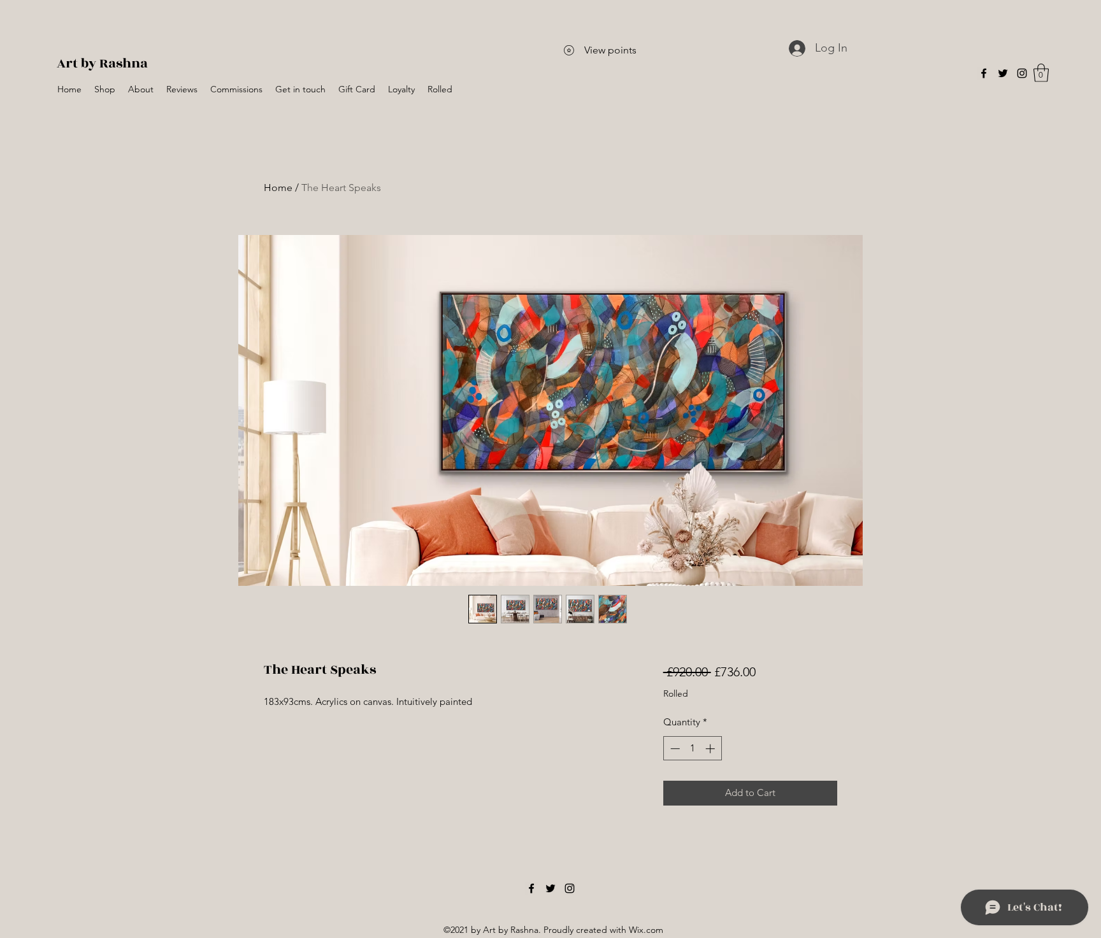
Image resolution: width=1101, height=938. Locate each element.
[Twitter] (1003, 73)
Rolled (675, 693)
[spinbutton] (692, 748)
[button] (1041, 73)
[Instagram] (1022, 73)
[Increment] (711, 748)
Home (278, 187)
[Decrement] (673, 748)
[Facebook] (983, 73)
